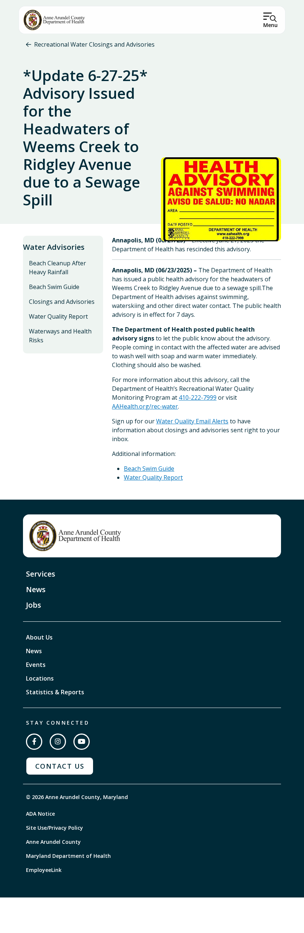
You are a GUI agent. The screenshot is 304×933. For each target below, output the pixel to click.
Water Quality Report (58, 316)
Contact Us (59, 766)
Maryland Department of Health (68, 855)
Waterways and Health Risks (60, 335)
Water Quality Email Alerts (192, 421)
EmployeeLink (44, 869)
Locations (40, 678)
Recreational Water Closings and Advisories (94, 44)
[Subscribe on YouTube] (81, 742)
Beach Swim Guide (54, 287)
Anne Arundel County (53, 841)
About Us (39, 637)
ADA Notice (40, 813)
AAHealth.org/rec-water (145, 406)
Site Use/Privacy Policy (54, 827)
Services (40, 574)
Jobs (33, 605)
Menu (270, 24)
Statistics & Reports (55, 692)
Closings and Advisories (62, 302)
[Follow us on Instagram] (58, 742)
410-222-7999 (198, 397)
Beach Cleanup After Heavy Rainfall (57, 267)
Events (36, 665)
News (36, 589)
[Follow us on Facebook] (34, 742)
